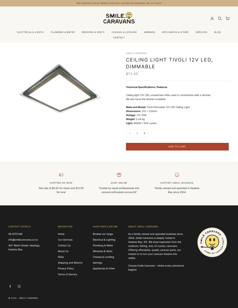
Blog (217, 32)
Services (202, 32)
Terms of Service (67, 274)
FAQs (61, 256)
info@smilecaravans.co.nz (23, 239)
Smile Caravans (136, 53)
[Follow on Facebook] (10, 286)
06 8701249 (15, 233)
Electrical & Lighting (104, 239)
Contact (119, 37)
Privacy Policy (66, 268)
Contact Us (64, 245)
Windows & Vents (93, 32)
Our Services (65, 239)
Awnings (149, 32)
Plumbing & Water (63, 32)
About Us (63, 251)
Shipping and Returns (70, 262)
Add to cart (177, 146)
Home (61, 233)
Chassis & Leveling (124, 32)
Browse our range (103, 233)
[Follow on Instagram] (19, 286)
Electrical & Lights (30, 32)
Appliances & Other (175, 32)
